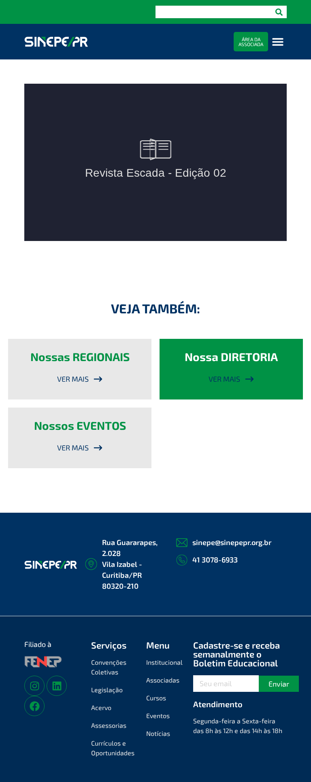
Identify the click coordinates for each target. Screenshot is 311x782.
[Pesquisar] (279, 12)
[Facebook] (34, 706)
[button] (277, 42)
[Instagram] (34, 686)
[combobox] (213, 12)
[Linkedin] (57, 686)
